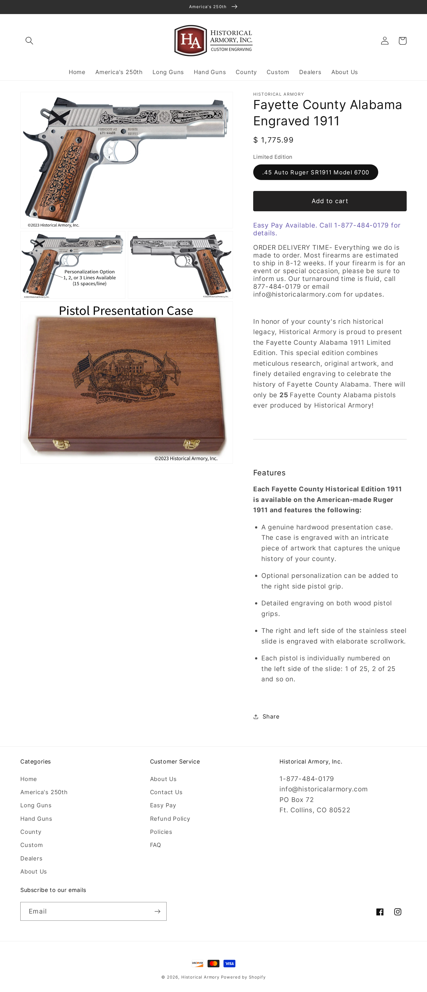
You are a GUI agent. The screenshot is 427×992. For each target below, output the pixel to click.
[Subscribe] (157, 911)
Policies (161, 831)
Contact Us (166, 792)
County (31, 831)
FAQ (155, 844)
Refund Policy (170, 818)
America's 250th (44, 792)
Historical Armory (200, 976)
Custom (31, 844)
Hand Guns (36, 818)
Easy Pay (163, 805)
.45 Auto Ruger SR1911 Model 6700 (315, 172)
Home (28, 778)
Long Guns (36, 805)
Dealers (31, 858)
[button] (29, 41)
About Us (33, 871)
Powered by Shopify (243, 976)
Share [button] (271, 716)
